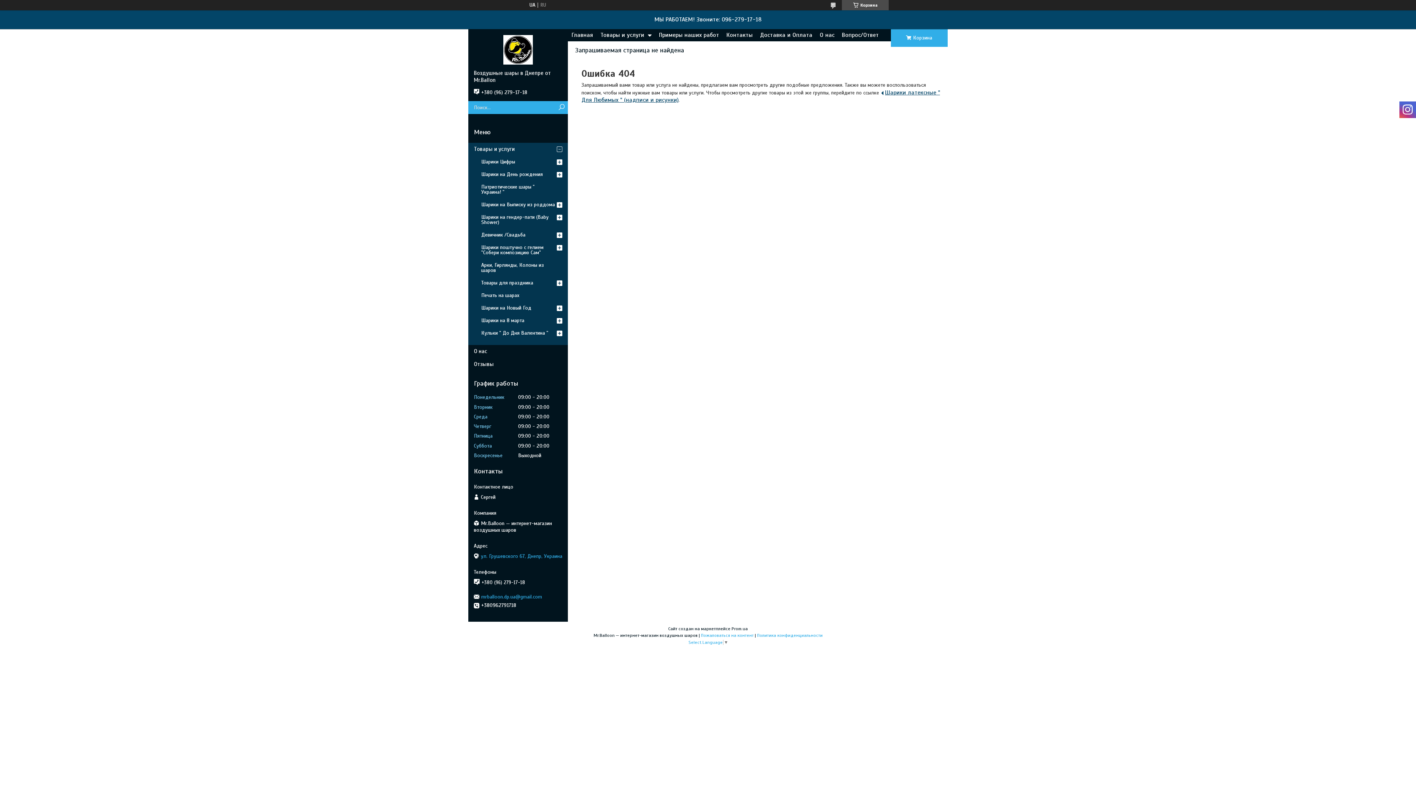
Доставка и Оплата (786, 35)
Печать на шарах (500, 295)
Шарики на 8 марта (502, 320)
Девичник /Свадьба (503, 235)
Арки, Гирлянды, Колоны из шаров (512, 267)
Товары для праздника (507, 283)
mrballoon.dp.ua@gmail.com (511, 597)
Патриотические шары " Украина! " (508, 189)
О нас (827, 35)
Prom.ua (740, 628)
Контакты (739, 35)
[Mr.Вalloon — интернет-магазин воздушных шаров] (518, 49)
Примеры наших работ (689, 35)
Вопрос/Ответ (860, 35)
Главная (582, 35)
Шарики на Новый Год (506, 308)
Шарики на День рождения (512, 174)
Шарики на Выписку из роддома (518, 204)
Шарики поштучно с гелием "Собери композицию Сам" (512, 250)
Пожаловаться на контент (727, 635)
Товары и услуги (622, 35)
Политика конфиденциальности (790, 635)
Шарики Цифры (498, 162)
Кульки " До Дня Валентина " (514, 333)
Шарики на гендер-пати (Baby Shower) (515, 219)
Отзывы (484, 364)
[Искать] (561, 107)
